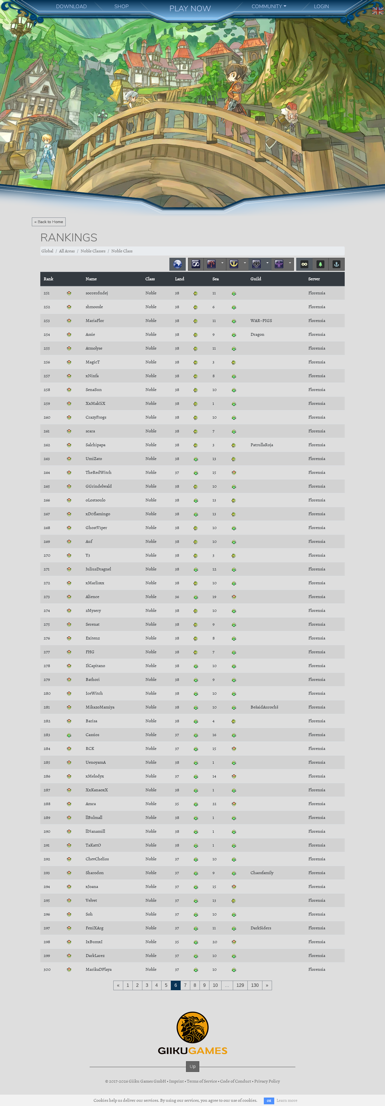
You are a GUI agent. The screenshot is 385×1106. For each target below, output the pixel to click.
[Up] (192, 1072)
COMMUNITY (267, 6)
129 (240, 985)
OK (269, 1101)
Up (193, 1066)
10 (215, 985)
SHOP (121, 6)
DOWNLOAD (71, 6)
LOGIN (321, 6)
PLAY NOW (190, 8)
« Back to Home (48, 221)
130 (255, 985)
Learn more (286, 1100)
